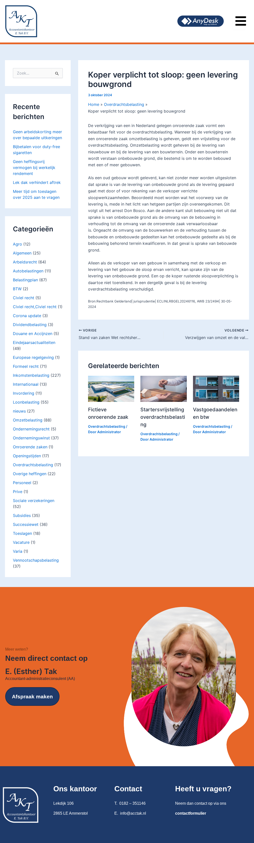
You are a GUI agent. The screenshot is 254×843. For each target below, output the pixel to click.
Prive (17, 491)
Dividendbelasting (30, 324)
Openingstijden (27, 455)
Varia (17, 551)
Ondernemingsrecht (31, 428)
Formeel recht (26, 366)
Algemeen (22, 253)
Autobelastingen (28, 270)
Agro (17, 244)
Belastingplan (25, 279)
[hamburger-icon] (239, 21)
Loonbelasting (26, 402)
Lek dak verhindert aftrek (37, 182)
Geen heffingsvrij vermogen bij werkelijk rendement (34, 167)
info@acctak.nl (133, 813)
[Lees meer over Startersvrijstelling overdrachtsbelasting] (163, 388)
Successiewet (25, 524)
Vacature (21, 542)
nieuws (19, 411)
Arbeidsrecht (25, 261)
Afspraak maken (32, 696)
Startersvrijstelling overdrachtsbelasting (162, 417)
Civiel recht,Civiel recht (35, 306)
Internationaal (25, 384)
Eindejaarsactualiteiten (34, 342)
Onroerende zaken (30, 446)
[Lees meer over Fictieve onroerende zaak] (111, 388)
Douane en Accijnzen (32, 333)
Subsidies (22, 515)
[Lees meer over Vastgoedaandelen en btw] (216, 388)
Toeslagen (22, 533)
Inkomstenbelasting (31, 375)
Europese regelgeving (33, 357)
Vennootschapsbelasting (36, 560)
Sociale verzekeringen (33, 500)
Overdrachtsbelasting (33, 464)
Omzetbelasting (27, 420)
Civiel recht (23, 297)
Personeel (22, 482)
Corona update (27, 315)
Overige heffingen (29, 473)
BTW (17, 288)
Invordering (23, 393)
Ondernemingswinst (31, 437)
